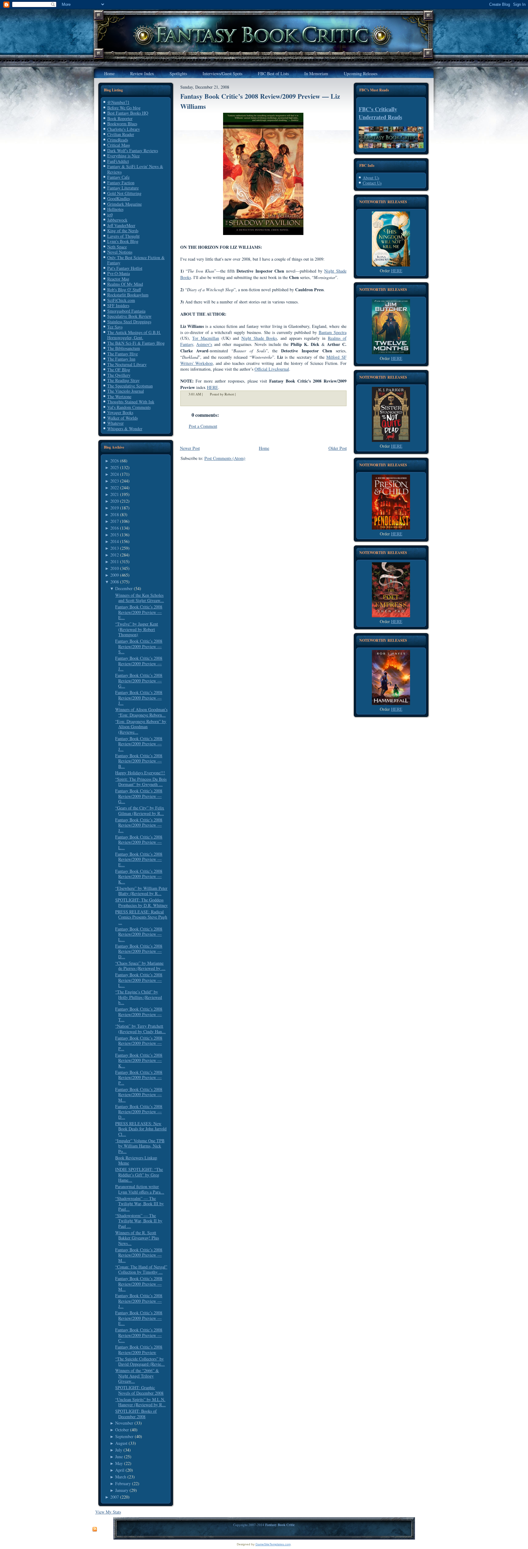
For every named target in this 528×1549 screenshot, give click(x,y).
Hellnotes (115, 209)
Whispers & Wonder (124, 428)
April (119, 1470)
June (119, 1456)
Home (264, 448)
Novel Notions (119, 252)
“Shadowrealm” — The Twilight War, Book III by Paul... (139, 1203)
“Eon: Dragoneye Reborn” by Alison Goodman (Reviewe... (140, 726)
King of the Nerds (122, 230)
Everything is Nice (123, 156)
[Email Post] (240, 394)
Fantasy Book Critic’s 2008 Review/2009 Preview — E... (138, 612)
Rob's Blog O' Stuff (124, 289)
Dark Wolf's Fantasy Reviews (132, 150)
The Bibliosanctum (123, 348)
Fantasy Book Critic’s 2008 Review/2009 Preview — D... (138, 951)
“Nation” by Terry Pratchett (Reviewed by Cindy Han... (140, 1028)
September (124, 1436)
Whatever (115, 423)
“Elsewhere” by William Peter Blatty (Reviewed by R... (141, 891)
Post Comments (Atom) (224, 458)
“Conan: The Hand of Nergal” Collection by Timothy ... (141, 1269)
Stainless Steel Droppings (129, 322)
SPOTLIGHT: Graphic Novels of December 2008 (139, 1390)
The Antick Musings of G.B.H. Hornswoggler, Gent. (134, 335)
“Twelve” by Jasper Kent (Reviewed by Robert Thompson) (136, 629)
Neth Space (117, 247)
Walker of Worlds (122, 418)
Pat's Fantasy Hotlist (124, 268)
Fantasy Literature (123, 188)
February (123, 1483)
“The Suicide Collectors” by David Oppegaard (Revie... (140, 1361)
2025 (114, 467)
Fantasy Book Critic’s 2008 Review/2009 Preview (138, 1349)
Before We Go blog (124, 108)
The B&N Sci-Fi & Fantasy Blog (136, 343)
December (124, 588)
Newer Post (190, 448)
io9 (110, 215)
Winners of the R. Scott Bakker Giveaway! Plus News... (137, 1238)
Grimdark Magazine (124, 204)
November (124, 1423)
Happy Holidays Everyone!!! (140, 773)
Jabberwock (117, 220)
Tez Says (115, 327)
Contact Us (372, 183)
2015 (114, 535)
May (119, 1463)
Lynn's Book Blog (122, 241)
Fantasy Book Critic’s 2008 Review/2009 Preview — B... (138, 761)
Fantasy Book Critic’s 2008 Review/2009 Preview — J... (138, 663)
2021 (114, 494)
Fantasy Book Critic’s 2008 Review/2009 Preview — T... (138, 1014)
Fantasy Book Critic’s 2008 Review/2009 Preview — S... (138, 646)
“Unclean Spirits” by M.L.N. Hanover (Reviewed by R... (140, 1402)
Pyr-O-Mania (118, 273)
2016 (114, 528)
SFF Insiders (118, 305)
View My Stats (108, 1512)
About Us (371, 178)
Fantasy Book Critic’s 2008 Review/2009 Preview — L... (138, 842)
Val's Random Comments (129, 407)
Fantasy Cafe (118, 177)
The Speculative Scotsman (130, 386)
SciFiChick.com (121, 300)
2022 (114, 487)
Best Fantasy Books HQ (127, 113)
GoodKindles (118, 198)
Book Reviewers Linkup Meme (136, 1160)
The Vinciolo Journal (125, 391)
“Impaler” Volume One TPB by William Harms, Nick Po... (139, 1146)
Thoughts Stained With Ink (130, 402)
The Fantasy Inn (121, 359)
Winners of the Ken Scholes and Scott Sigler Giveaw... (139, 598)
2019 (114, 508)
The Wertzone (119, 396)
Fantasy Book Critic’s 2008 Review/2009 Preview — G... (138, 680)
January (121, 1490)
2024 (114, 474)
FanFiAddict (118, 161)
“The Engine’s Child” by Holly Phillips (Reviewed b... (138, 997)
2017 (114, 521)
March (120, 1477)
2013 (114, 548)
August (121, 1443)
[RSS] (94, 1529)
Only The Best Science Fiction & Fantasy (136, 260)
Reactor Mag (118, 279)
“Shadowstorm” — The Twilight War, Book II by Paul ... (138, 1221)
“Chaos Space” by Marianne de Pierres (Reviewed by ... (140, 965)
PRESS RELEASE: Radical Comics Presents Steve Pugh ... (141, 917)
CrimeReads (117, 140)
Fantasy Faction (120, 182)
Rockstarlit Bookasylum (127, 295)
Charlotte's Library (123, 129)
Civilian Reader (120, 134)
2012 (114, 555)
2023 (114, 481)
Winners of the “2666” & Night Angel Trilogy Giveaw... (137, 1375)
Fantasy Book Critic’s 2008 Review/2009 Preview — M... (138, 1094)
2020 (114, 501)
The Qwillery (118, 375)
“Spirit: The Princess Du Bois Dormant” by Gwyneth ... (141, 781)
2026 (114, 461)
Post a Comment (203, 426)
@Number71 (118, 102)
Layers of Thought (123, 236)
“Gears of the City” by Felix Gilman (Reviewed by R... (139, 810)
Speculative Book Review (129, 316)
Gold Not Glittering (124, 193)
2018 (114, 514)
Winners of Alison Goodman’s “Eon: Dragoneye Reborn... (141, 712)
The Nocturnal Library (127, 364)
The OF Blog (118, 370)
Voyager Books (120, 412)
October (122, 1430)
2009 (114, 575)
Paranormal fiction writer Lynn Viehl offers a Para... (139, 1189)
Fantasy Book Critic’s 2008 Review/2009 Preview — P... (138, 1043)
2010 (114, 568)
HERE (396, 270)
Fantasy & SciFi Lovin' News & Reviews (135, 169)
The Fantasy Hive (122, 354)
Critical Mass (118, 145)
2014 (114, 541)
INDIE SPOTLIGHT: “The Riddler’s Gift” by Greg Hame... (139, 1174)
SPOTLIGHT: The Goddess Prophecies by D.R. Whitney (141, 902)
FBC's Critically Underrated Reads (380, 113)
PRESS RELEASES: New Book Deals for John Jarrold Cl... (141, 1129)
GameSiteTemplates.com (273, 1544)
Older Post (337, 448)
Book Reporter (120, 118)
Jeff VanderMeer (121, 225)
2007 (114, 1497)
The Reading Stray (123, 380)
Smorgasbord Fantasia (126, 311)
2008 (114, 582)
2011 (114, 561)
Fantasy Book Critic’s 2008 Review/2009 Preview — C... (138, 1335)
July (118, 1450)
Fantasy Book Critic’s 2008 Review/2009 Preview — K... (138, 876)
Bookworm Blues (122, 124)
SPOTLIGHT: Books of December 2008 (136, 1413)
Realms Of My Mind (125, 284)
